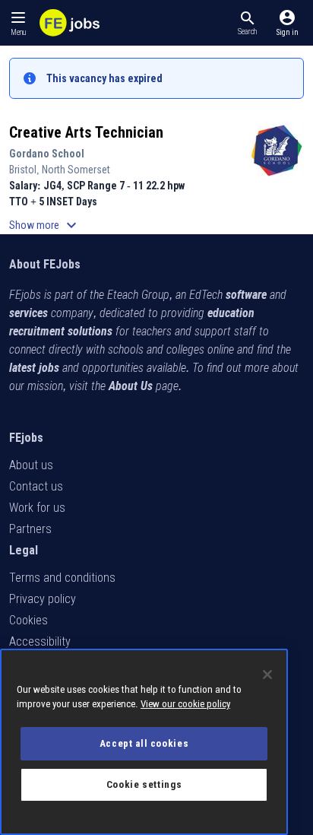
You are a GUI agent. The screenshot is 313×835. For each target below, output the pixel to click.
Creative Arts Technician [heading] (86, 132)
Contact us (36, 486)
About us (31, 465)
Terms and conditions (62, 577)
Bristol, (25, 170)
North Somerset (76, 170)
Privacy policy (42, 599)
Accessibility (40, 641)
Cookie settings (144, 784)
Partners (30, 529)
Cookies (28, 620)
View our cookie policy (185, 704)
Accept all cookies (144, 743)
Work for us (37, 507)
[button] (247, 23)
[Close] (267, 674)
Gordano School (46, 154)
